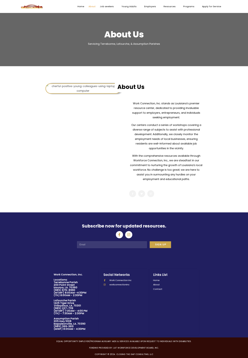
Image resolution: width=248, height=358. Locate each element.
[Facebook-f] (119, 234)
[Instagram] (128, 234)
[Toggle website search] (226, 6)
